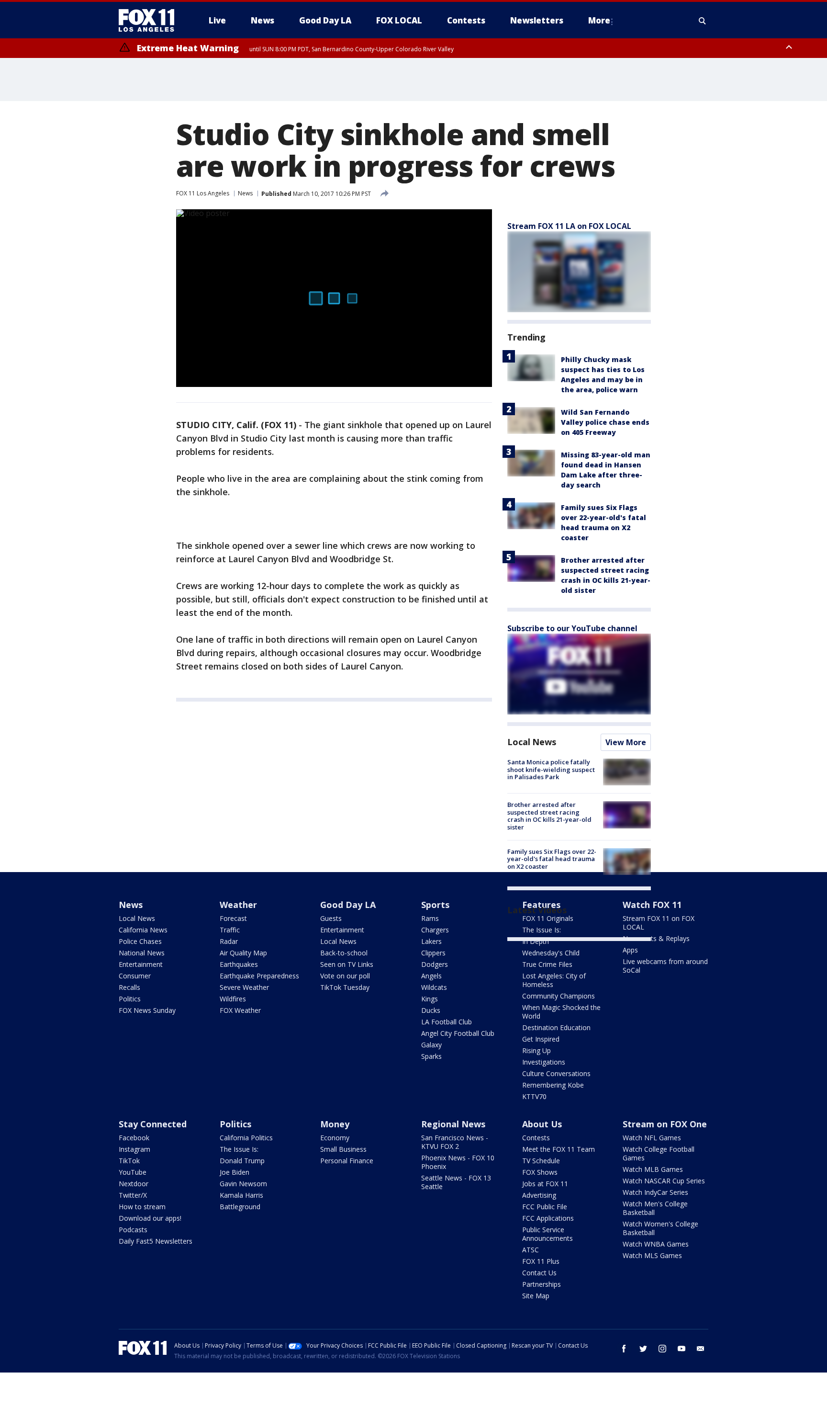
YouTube (132, 1172)
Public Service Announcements (547, 1234)
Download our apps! (150, 1218)
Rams (430, 918)
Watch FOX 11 (652, 904)
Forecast (233, 918)
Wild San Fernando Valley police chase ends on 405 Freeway (605, 422)
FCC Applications (548, 1218)
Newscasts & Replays (656, 938)
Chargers (435, 929)
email (700, 1348)
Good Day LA (348, 904)
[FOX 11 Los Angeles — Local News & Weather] (150, 20)
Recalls (129, 987)
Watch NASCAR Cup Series (664, 1180)
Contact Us (539, 1272)
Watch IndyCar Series (655, 1192)
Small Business (343, 1149)
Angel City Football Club (457, 1033)
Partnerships (541, 1284)
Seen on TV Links (346, 964)
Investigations (543, 1062)
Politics (130, 998)
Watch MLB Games (653, 1169)
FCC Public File (544, 1206)
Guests (331, 918)
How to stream (142, 1206)
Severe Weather (244, 987)
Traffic (230, 929)
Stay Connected (153, 1124)
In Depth (535, 941)
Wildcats (434, 987)
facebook (624, 1348)
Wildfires (233, 998)
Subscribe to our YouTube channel (572, 628)
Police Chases (140, 941)
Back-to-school (344, 952)
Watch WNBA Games (656, 1243)
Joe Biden (234, 1172)
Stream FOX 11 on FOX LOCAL (658, 922)
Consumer (135, 975)
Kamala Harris (241, 1195)
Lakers (431, 941)
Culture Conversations (556, 1073)
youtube (681, 1348)
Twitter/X (133, 1195)
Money (334, 1124)
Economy (334, 1137)
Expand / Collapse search (702, 20)
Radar (229, 941)
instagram (662, 1348)
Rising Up (536, 1050)
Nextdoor (133, 1183)
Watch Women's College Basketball (660, 1228)
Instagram (134, 1149)
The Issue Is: (239, 1149)
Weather (238, 904)
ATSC (530, 1249)
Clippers (433, 952)
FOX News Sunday (147, 1010)
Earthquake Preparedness (259, 975)
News (245, 193)
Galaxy (431, 1044)
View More (625, 742)
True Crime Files (547, 964)
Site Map (535, 1295)
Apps (630, 949)
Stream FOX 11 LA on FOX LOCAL (569, 226)
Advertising (539, 1195)
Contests (536, 1137)
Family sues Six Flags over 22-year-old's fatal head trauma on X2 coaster (551, 859)
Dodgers (434, 964)
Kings (429, 998)
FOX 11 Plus (540, 1261)
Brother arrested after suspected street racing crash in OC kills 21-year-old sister (549, 815)
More (599, 20)
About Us (542, 1124)
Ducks (430, 1010)
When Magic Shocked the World (561, 1012)
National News (142, 952)
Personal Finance (346, 1160)
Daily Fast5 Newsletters (155, 1241)
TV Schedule (541, 1160)
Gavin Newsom (243, 1183)
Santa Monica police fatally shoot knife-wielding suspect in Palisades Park (551, 769)
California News (143, 929)
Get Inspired (540, 1039)
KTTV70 (534, 1096)
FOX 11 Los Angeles (202, 193)
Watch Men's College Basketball (655, 1208)
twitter (643, 1348)
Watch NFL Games (652, 1137)
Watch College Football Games (658, 1153)
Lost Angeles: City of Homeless (554, 980)
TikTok (129, 1160)
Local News (531, 742)
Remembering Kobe (553, 1084)
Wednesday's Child (551, 952)
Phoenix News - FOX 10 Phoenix (457, 1162)
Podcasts (133, 1229)
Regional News (453, 1124)
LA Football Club (446, 1021)
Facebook (134, 1137)
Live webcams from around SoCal (665, 966)
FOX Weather (240, 1010)
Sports (435, 904)
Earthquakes (239, 964)
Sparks (431, 1056)
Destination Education (556, 1027)
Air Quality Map (243, 952)
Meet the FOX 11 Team (558, 1149)
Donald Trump (242, 1160)
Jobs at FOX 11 (545, 1183)
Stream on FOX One (665, 1124)
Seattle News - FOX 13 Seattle (456, 1182)
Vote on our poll (345, 975)
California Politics (246, 1137)
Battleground (240, 1206)
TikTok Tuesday (344, 987)
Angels (431, 975)
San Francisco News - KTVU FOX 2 (454, 1142)
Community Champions (558, 995)
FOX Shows (540, 1172)
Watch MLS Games (652, 1255)
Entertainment (141, 964)
